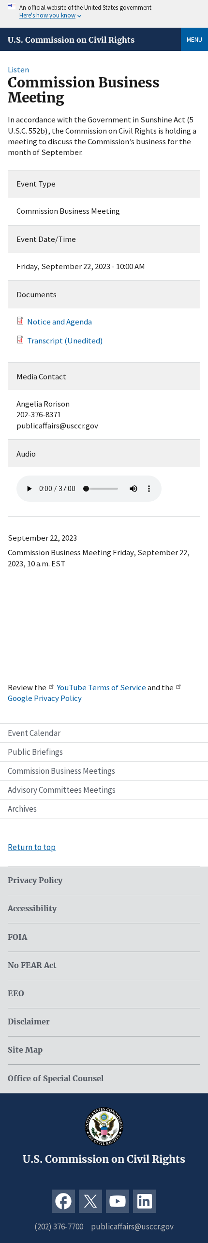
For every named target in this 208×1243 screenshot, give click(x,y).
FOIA (17, 937)
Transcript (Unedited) (65, 340)
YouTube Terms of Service (101, 687)
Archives (22, 808)
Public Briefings (35, 752)
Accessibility (32, 908)
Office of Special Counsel (56, 1078)
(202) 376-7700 (58, 1226)
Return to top (32, 847)
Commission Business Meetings (61, 771)
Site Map (25, 1050)
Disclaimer (29, 1021)
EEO (16, 993)
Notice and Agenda (59, 321)
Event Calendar (34, 733)
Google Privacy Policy (45, 698)
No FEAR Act (32, 965)
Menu (194, 39)
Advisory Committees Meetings (62, 789)
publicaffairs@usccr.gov (132, 1226)
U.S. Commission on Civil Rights (71, 40)
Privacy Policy (35, 880)
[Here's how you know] (104, 14)
